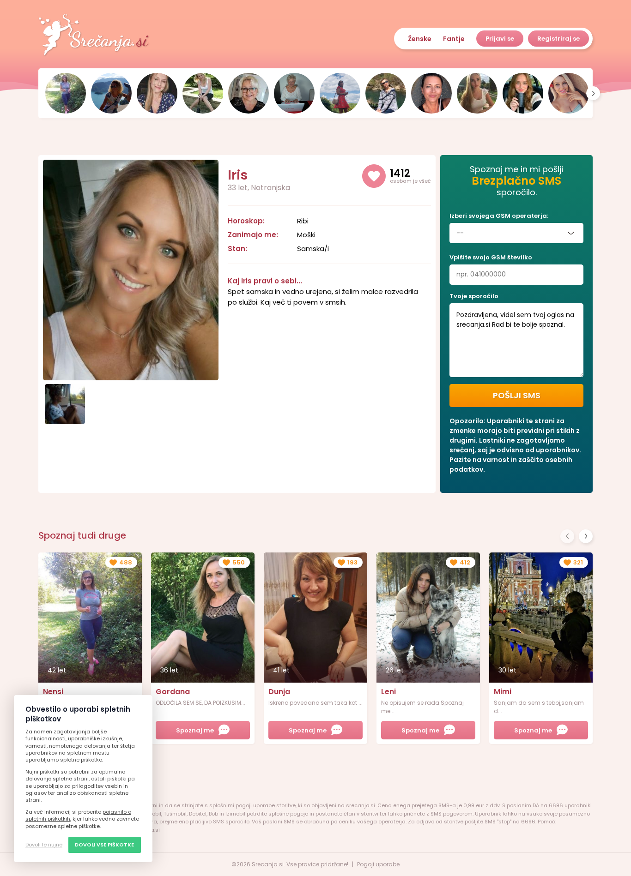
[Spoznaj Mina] (477, 93)
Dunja (279, 691)
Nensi (53, 691)
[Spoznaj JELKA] (294, 93)
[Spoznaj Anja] (568, 93)
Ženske (419, 38)
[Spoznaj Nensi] (65, 93)
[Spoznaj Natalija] (340, 93)
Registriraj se (558, 38)
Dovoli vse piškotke (104, 844)
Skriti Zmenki (94, 35)
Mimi (502, 691)
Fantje (454, 38)
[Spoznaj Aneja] (523, 93)
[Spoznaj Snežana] (385, 93)
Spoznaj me (195, 730)
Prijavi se (499, 38)
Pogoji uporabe (378, 864)
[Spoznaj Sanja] (202, 93)
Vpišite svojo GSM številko (490, 257)
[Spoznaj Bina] (111, 93)
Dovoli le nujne (43, 844)
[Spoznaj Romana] (248, 93)
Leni (388, 691)
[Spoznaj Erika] (431, 93)
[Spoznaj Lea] (157, 93)
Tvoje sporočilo (473, 296)
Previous (567, 536)
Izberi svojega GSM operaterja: (498, 215)
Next (586, 536)
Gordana (173, 691)
